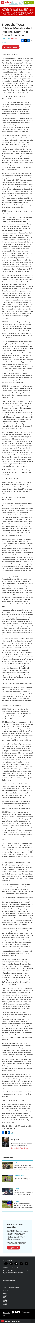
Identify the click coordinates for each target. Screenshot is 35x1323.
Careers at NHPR (7, 1284)
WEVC (5, 1295)
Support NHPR (13, 1248)
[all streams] (32, 1321)
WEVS (5, 1304)
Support (29, 2)
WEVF (5, 1296)
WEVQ (5, 1303)
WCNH (5, 1294)
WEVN (5, 1300)
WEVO (5, 1302)
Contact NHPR (7, 1277)
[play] (3, 1321)
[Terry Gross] (5, 1142)
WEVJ (5, 1299)
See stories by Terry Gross (19, 1148)
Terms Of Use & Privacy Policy (11, 1287)
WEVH (5, 1298)
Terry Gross (13, 39)
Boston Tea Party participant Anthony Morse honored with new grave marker (23, 1179)
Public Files (6, 1291)
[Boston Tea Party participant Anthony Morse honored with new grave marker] (7, 1178)
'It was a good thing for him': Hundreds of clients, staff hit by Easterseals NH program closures (23, 1205)
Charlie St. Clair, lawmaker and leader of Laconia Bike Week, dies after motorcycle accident (23, 1167)
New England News (19, 1175)
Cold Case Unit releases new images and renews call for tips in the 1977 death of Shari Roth (23, 1192)
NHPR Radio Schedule (9, 1280)
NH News (16, 1163)
